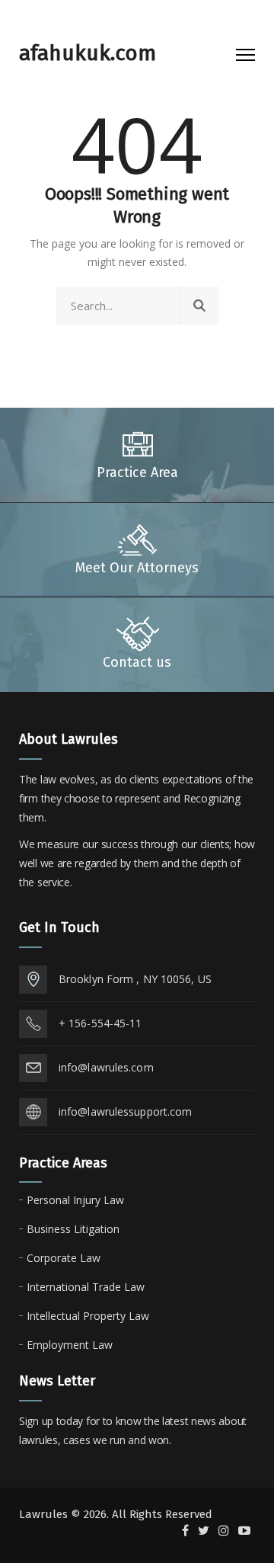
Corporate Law (63, 1258)
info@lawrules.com (106, 1067)
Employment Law (70, 1344)
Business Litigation (73, 1229)
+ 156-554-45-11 (100, 1023)
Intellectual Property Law (88, 1315)
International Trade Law (86, 1287)
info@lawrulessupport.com (125, 1111)
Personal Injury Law (75, 1200)
